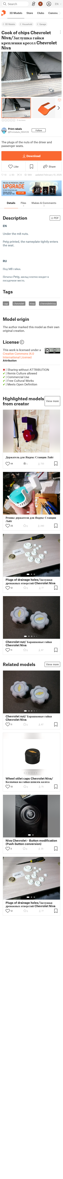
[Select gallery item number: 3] (31, 450)
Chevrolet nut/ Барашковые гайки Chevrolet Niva (29, 643)
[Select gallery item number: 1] (25, 450)
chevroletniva (48, 303)
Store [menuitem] (29, 13)
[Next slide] (58, 108)
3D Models (10, 24)
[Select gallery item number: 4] (34, 450)
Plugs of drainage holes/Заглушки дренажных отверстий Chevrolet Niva (30, 581)
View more (52, 401)
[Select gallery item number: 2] (29, 450)
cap (6, 303)
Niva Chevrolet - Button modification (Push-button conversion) (31, 842)
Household (27, 24)
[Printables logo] (3, 13)
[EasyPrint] (33, 4)
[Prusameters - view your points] (40, 4)
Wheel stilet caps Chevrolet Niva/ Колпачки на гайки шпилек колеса (29, 780)
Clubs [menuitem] (40, 13)
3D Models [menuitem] (15, 13)
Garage (42, 24)
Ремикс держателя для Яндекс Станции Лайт (31, 519)
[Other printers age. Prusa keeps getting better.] (31, 188)
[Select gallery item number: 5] (37, 450)
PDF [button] (56, 217)
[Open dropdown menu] (60, 32)
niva (32, 303)
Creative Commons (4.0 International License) (18, 357)
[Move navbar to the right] (59, 13)
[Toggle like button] (8, 464)
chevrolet (18, 303)
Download (33, 156)
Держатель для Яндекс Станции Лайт (30, 457)
